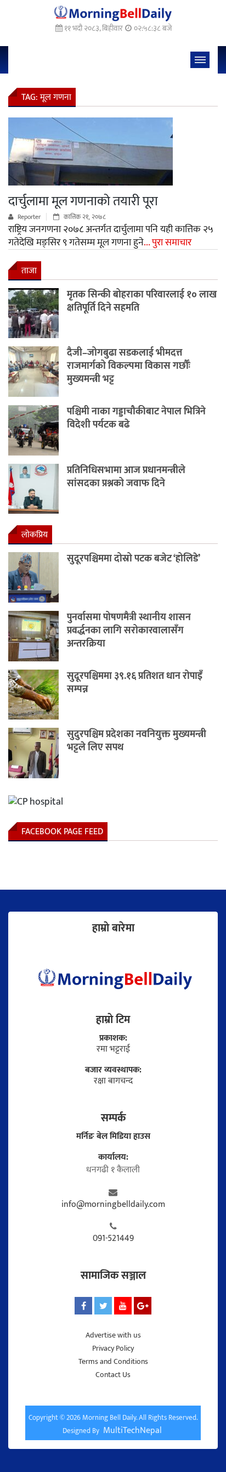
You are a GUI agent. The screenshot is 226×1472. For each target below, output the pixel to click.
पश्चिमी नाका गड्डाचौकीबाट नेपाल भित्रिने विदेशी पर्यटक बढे (136, 418)
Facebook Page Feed (62, 831)
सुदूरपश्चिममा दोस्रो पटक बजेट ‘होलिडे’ (133, 558)
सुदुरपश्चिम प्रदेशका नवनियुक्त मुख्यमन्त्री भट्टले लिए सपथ (136, 741)
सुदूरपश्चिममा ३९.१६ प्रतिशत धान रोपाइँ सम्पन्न (134, 683)
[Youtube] (123, 1305)
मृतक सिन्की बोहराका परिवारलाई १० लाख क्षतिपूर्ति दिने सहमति (142, 301)
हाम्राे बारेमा (113, 928)
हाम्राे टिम (113, 1019)
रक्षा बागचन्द (113, 1081)
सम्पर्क (113, 1118)
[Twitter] (103, 1305)
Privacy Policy (113, 1348)
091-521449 (113, 1238)
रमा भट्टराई (113, 1049)
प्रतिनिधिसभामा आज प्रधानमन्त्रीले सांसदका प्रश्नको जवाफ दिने (126, 477)
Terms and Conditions (113, 1361)
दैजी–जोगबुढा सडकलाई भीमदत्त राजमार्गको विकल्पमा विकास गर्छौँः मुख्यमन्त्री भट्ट (128, 366)
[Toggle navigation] (200, 60)
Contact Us (113, 1374)
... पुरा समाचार (167, 242)
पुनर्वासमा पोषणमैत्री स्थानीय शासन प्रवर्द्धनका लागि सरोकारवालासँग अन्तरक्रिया (129, 630)
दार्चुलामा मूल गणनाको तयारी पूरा (83, 201)
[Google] (142, 1305)
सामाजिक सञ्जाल (113, 1275)
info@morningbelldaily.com (113, 1204)
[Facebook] (83, 1305)
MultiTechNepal (132, 1430)
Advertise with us (113, 1335)
